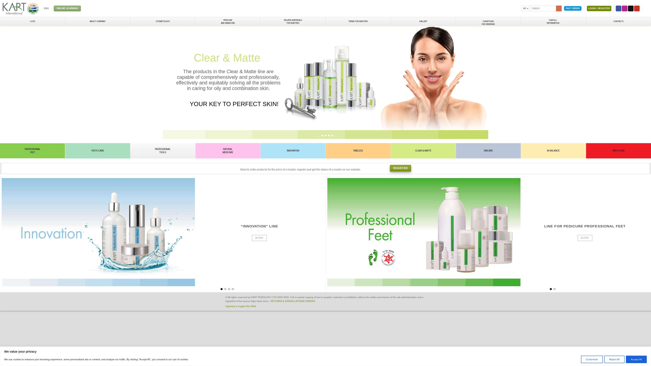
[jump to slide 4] (329, 135)
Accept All (636, 359)
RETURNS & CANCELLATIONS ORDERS (293, 301)
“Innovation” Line (259, 226)
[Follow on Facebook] (618, 8)
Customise (592, 359)
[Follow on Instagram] (624, 8)
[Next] (313, 235)
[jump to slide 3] (325, 135)
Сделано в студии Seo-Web (240, 306)
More (259, 238)
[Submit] (559, 8)
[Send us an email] (631, 8)
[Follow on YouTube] (637, 8)
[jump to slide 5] (332, 135)
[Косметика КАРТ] (21, 8)
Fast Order (573, 8)
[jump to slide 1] (318, 135)
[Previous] (12, 235)
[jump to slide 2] (322, 135)
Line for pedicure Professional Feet (585, 226)
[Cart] (646, 8)
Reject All (614, 359)
